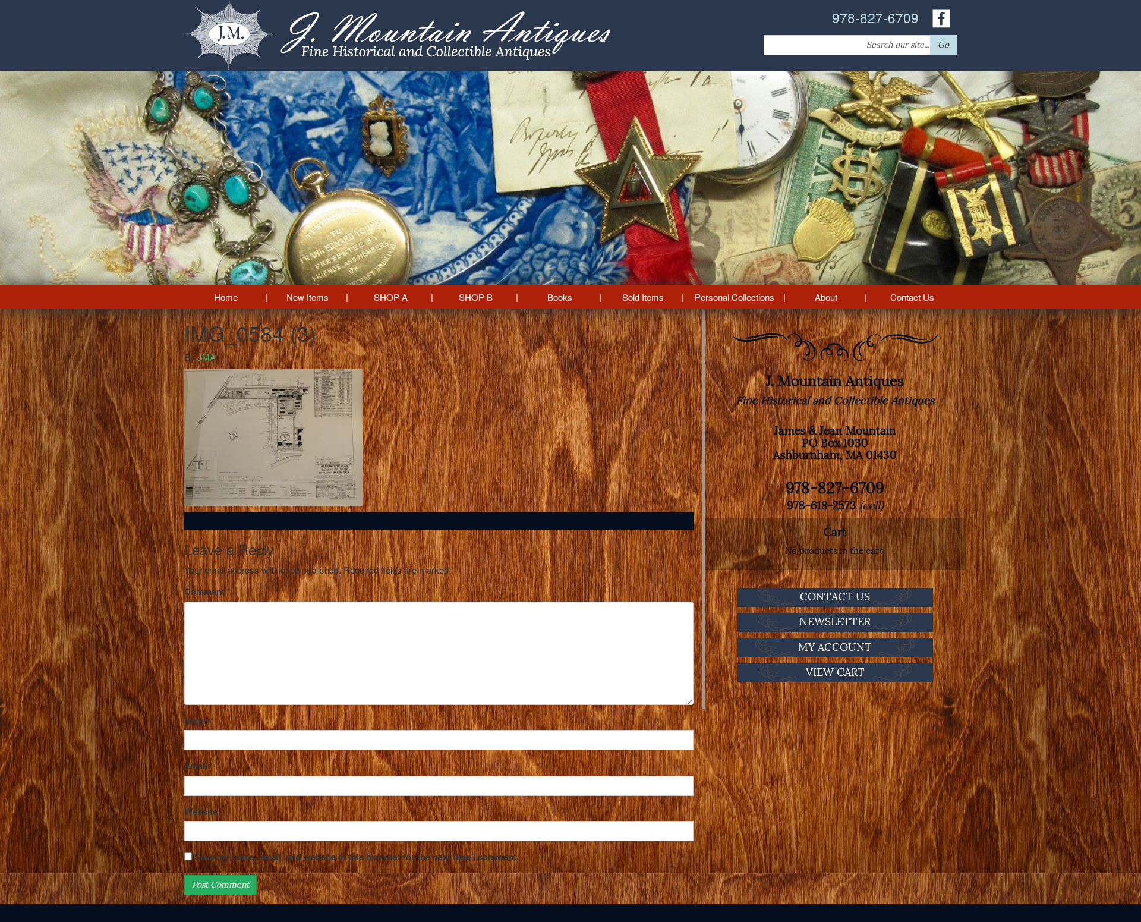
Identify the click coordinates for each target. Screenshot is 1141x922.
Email (198, 766)
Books (559, 297)
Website (201, 811)
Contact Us (912, 297)
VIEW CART (835, 672)
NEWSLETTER (835, 621)
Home (226, 297)
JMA (206, 357)
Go (943, 45)
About (826, 297)
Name (199, 721)
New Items (307, 297)
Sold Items (643, 297)
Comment (207, 592)
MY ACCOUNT (835, 647)
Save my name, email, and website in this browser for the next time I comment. (356, 857)
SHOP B (476, 297)
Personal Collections (734, 297)
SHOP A (391, 297)
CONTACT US (835, 596)
